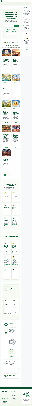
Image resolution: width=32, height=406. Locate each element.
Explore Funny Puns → (6, 200)
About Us (13, 392)
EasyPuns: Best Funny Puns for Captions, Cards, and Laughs (3, 1)
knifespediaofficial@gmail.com (27, 52)
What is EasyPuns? (6, 368)
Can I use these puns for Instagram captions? (9, 376)
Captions (13, 33)
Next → (16, 175)
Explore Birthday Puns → (14, 213)
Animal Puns (7, 31)
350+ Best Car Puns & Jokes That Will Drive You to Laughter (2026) (27, 14)
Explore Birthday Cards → (14, 252)
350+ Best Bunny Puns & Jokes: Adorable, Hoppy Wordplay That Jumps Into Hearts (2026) (26, 27)
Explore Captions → (14, 225)
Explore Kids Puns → (15, 265)
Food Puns (13, 29)
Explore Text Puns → (15, 277)
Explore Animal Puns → (6, 213)
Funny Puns (8, 29)
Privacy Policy (14, 395)
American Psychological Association (10, 293)
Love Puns (8, 33)
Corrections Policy (14, 399)
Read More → (6, 97)
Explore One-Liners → (6, 277)
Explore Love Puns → (6, 225)
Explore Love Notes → (7, 265)
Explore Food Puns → (15, 200)
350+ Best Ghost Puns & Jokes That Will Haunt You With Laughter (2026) (27, 11)
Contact (13, 394)
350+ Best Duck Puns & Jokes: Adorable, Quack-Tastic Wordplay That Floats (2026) (27, 19)
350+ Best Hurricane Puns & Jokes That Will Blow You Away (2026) (27, 22)
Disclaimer (13, 398)
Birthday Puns (14, 31)
